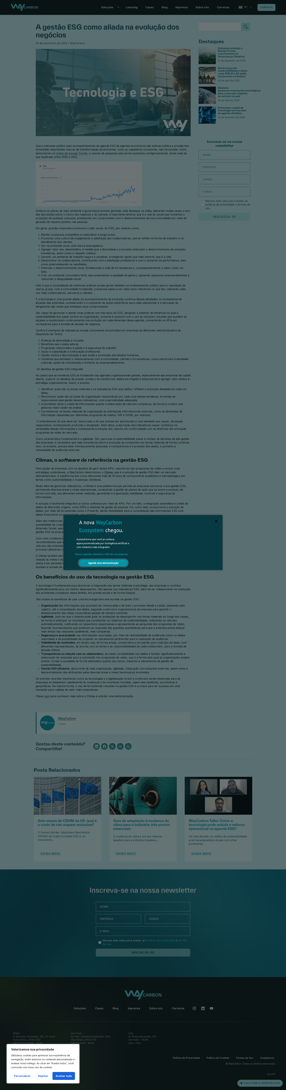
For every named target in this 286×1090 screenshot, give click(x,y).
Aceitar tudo (64, 1076)
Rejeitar (43, 1076)
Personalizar (22, 1076)
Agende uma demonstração (103, 563)
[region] (43, 1063)
